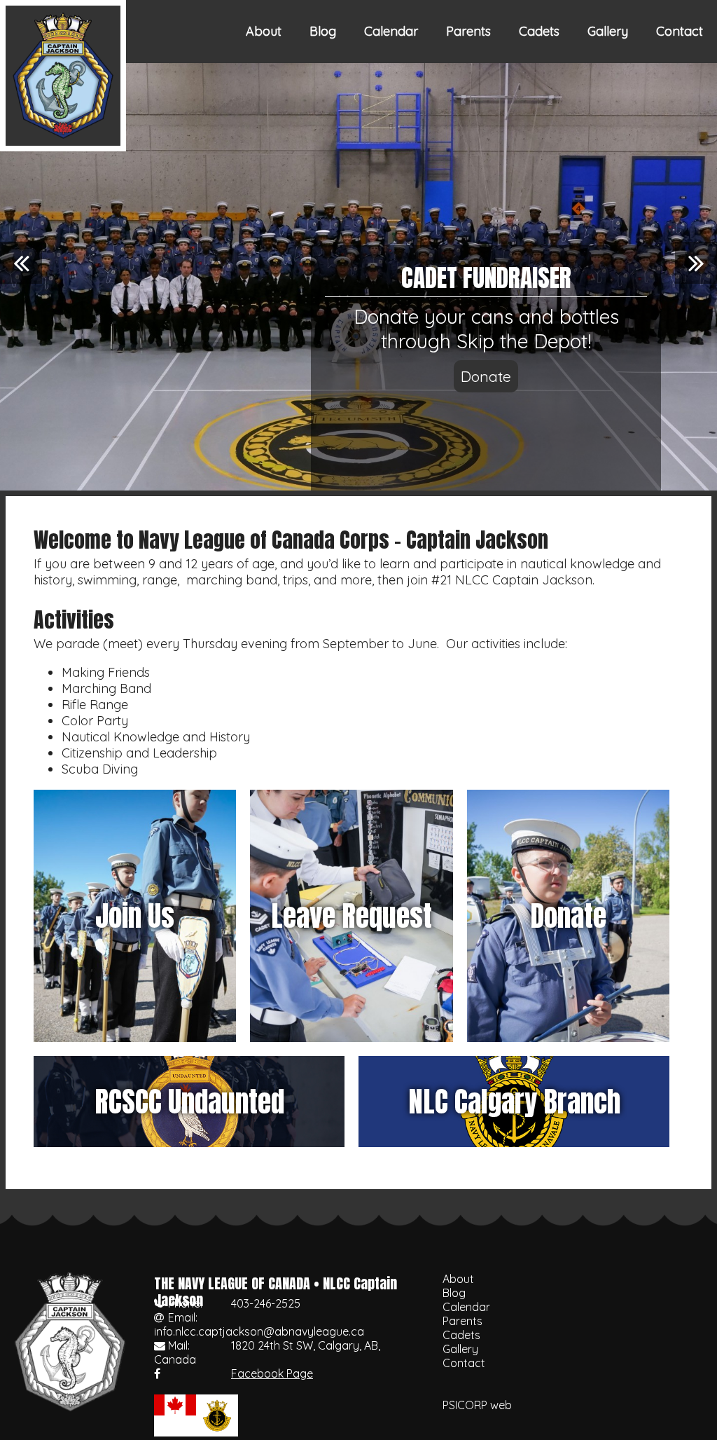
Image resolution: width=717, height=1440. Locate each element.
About (263, 31)
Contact (679, 31)
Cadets (539, 31)
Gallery (607, 31)
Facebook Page (272, 1373)
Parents (468, 31)
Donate (486, 376)
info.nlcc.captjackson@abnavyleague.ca (259, 1331)
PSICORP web (477, 1405)
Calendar (391, 31)
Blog (322, 31)
